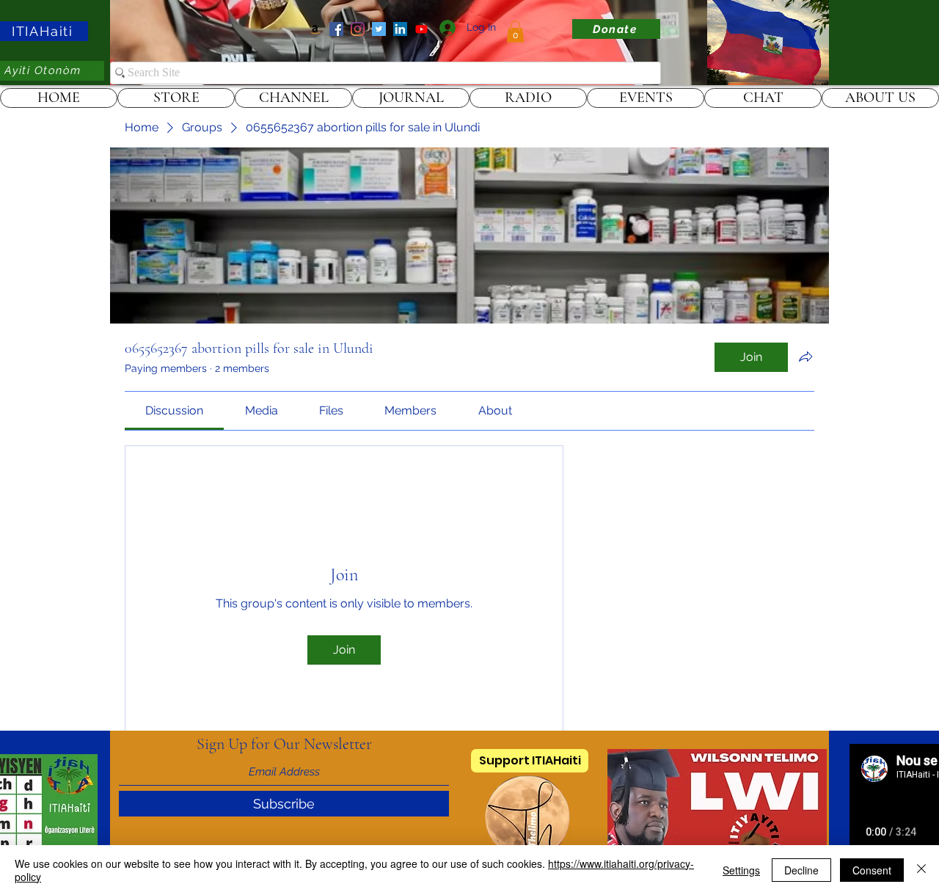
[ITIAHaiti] (421, 29)
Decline (801, 870)
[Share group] (805, 356)
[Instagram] (358, 29)
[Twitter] (379, 29)
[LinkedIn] (400, 29)
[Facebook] (336, 29)
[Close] (921, 870)
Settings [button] (741, 870)
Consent (871, 870)
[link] (515, 32)
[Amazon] (315, 29)
